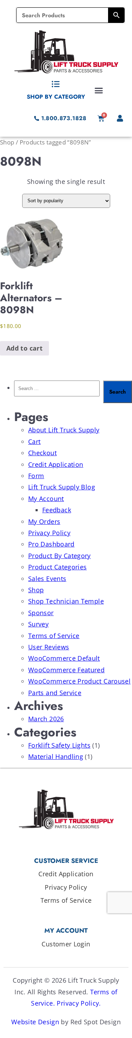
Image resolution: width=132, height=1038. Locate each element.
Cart (34, 441)
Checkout (42, 453)
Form (36, 475)
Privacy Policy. (79, 1003)
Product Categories (57, 567)
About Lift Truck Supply (63, 430)
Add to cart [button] (24, 348)
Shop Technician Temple (66, 601)
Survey (38, 624)
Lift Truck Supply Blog (61, 487)
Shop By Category (56, 97)
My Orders (44, 521)
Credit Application (55, 464)
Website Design (35, 1022)
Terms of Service (54, 635)
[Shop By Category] (56, 84)
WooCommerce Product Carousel (79, 681)
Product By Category (59, 555)
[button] (99, 90)
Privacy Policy (49, 533)
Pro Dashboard (51, 544)
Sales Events (47, 578)
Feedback (56, 510)
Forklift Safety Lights (59, 745)
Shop (7, 142)
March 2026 (46, 719)
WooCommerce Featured (66, 670)
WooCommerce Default (64, 658)
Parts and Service (54, 692)
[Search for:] (57, 392)
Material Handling (55, 756)
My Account (46, 498)
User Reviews (48, 647)
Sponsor (41, 612)
